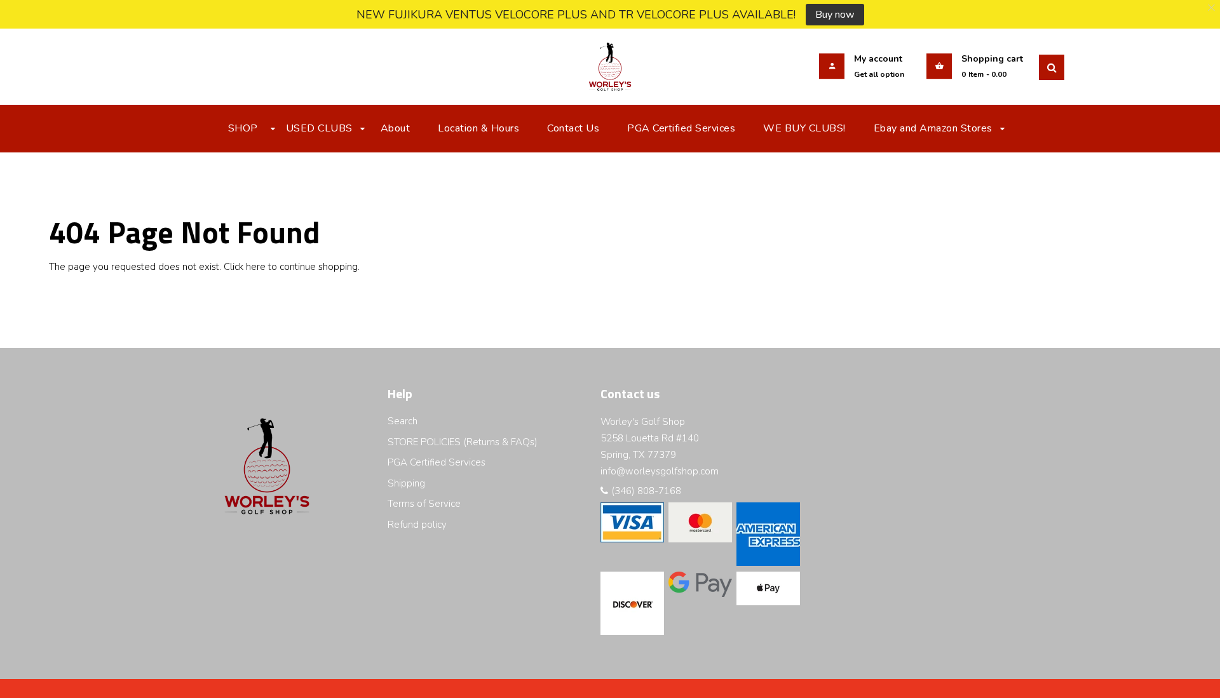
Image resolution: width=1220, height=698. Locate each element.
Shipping (406, 483)
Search (402, 421)
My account (878, 59)
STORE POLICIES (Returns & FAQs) (463, 442)
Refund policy (417, 524)
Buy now (835, 15)
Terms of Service (424, 503)
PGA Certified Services (436, 462)
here (256, 266)
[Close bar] (1212, 8)
